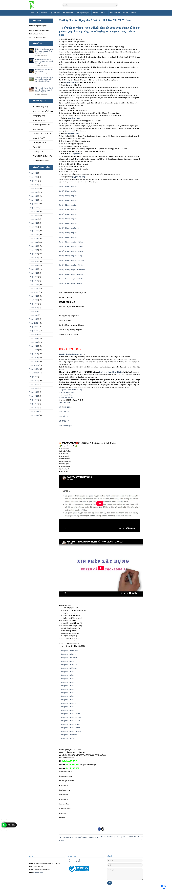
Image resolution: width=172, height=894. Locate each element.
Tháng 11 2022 (34, 288)
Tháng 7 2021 (33, 338)
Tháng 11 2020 (34, 369)
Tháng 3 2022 (33, 315)
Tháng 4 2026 (33, 188)
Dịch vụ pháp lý (55, 13)
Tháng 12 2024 (34, 231)
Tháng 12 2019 (34, 411)
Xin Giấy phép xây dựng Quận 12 (69, 237)
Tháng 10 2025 (34, 211)
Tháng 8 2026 (33, 173)
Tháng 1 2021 (33, 361)
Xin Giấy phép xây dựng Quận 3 (68, 196)
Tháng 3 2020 (33, 400)
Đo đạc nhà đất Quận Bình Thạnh (71, 717)
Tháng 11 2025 (34, 208)
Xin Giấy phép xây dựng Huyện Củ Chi (70, 284)
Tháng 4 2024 (33, 261)
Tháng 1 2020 (33, 408)
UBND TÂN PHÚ (64, 412)
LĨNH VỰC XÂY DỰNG (83, 13)
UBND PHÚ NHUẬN (65, 407)
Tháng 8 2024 (33, 246)
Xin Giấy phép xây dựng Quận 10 (69, 228)
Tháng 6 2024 (33, 254)
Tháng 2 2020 (33, 404)
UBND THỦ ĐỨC (64, 421)
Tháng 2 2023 (33, 281)
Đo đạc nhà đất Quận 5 (68, 686)
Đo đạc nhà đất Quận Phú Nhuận (71, 731)
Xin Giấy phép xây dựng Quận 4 (68, 200)
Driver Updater (37, 129)
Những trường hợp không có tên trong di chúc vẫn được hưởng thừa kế (44, 51)
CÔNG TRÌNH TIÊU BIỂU (40, 111)
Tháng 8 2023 (33, 273)
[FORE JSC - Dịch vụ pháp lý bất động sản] (44, 5)
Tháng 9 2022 (33, 296)
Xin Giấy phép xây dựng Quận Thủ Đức (71, 242)
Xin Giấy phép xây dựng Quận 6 (68, 210)
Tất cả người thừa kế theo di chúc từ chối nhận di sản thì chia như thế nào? (44, 90)
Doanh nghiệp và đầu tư (40, 125)
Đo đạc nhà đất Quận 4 (68, 682)
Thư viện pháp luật (99, 13)
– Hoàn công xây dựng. (66, 397)
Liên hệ (133, 13)
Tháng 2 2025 (33, 223)
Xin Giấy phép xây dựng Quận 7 (68, 214)
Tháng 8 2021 (33, 334)
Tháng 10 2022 (34, 292)
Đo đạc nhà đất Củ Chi (68, 738)
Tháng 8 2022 (33, 300)
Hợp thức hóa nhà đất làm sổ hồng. (71, 390)
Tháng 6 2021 (33, 342)
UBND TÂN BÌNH (64, 403)
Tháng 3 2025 (33, 219)
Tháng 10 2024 (34, 238)
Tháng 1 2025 (33, 227)
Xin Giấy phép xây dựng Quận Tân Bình (71, 246)
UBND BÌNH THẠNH (65, 426)
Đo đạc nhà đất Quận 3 (68, 679)
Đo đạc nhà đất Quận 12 (68, 710)
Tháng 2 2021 (33, 358)
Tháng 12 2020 (34, 365)
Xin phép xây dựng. (66, 395)
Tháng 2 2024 (33, 269)
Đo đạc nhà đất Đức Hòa (69, 658)
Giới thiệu (44, 13)
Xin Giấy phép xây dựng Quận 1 (68, 186)
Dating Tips (36, 116)
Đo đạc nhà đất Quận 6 (68, 689)
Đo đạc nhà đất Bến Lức (68, 661)
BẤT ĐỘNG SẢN (38, 107)
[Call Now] (4, 824)
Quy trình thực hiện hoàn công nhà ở (71, 354)
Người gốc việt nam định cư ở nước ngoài (44, 70)
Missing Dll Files (38, 138)
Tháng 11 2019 (34, 415)
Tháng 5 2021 (33, 346)
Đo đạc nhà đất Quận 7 (68, 693)
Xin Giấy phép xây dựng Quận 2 (68, 191)
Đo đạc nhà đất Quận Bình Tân (70, 721)
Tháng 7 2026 (33, 177)
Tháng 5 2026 (33, 185)
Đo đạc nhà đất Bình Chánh (69, 651)
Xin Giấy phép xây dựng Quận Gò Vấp (70, 256)
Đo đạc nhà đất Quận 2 (68, 675)
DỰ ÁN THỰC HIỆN (115, 13)
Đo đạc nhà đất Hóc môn (69, 735)
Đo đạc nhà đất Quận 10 (68, 703)
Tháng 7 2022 (33, 304)
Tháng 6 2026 (33, 181)
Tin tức (125, 13)
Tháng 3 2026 (33, 192)
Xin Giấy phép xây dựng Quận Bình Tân (71, 265)
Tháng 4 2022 (33, 311)
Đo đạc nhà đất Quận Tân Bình (70, 724)
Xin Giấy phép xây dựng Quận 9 (68, 223)
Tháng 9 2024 (33, 242)
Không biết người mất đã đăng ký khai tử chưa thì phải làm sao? (44, 61)
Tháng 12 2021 (34, 323)
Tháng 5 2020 (33, 392)
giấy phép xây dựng (72, 133)
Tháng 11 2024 (34, 235)
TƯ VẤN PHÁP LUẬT (39, 156)
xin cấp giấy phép (71, 82)
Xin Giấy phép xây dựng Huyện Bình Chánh (72, 270)
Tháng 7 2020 (33, 384)
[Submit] (116, 5)
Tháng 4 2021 (33, 350)
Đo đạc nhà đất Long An (68, 654)
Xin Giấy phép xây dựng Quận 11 (69, 233)
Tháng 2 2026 (33, 196)
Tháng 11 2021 (34, 327)
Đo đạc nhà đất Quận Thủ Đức (70, 714)
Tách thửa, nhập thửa (67, 392)
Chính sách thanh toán (75, 862)
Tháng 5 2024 (33, 258)
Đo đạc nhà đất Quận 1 (68, 672)
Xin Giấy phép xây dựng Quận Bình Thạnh (71, 260)
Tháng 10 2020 (34, 373)
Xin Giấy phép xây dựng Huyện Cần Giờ (71, 274)
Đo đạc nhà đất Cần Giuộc (69, 665)
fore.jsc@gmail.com (38, 872)
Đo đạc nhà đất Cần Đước (69, 668)
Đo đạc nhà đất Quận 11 (68, 707)
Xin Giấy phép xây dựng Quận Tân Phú (71, 251)
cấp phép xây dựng (73, 118)
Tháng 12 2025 (34, 204)
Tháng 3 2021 (33, 354)
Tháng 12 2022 (34, 285)
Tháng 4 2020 (33, 396)
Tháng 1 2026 (33, 200)
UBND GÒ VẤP (63, 416)
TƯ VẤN (35, 152)
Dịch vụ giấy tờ (68, 13)
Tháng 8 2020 (33, 381)
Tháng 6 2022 (33, 308)
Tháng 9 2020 (33, 377)
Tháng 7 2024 (33, 250)
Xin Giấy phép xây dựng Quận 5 (68, 205)
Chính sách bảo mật (74, 860)
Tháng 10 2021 (34, 331)
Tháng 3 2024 (33, 265)
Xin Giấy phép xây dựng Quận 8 (68, 219)
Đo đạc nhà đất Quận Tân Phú (70, 728)
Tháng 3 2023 (33, 277)
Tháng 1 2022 (33, 319)
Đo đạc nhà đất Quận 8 (68, 696)
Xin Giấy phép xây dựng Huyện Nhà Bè (71, 279)
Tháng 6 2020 (33, 388)
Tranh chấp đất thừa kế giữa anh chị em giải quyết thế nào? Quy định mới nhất (44, 80)
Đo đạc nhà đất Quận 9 (68, 700)
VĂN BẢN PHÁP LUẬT (40, 161)
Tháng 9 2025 (33, 215)
